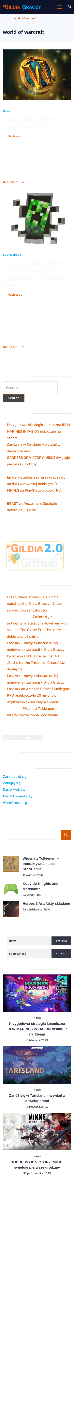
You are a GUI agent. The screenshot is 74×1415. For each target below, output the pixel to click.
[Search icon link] (68, 7)
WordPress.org (15, 803)
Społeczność (12, 254)
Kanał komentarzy (18, 796)
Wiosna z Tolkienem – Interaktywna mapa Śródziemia (41, 863)
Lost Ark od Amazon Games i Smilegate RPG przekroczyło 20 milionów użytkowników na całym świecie (38, 695)
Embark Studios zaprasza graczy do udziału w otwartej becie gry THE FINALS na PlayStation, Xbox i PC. (36, 484)
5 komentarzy (13, 300)
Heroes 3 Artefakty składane (46, 904)
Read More (11, 182)
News (7, 111)
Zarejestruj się (14, 776)
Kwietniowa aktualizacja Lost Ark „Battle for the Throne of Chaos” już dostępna (36, 663)
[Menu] (59, 7)
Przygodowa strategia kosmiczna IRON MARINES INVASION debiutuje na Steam (38, 431)
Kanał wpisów (14, 789)
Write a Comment (15, 142)
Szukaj (66, 835)
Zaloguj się (12, 783)
